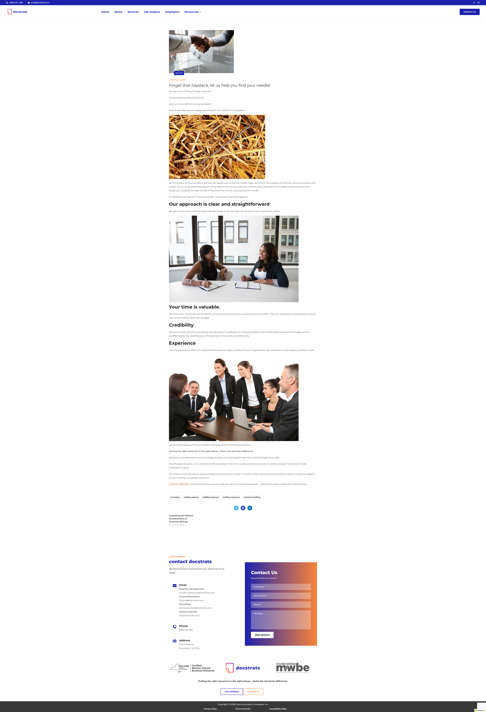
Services (133, 11)
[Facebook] (243, 508)
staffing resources (231, 497)
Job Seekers (152, 11)
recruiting (175, 497)
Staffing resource (211, 497)
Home (105, 11)
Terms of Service (243, 709)
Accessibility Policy (278, 709)
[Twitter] (236, 508)
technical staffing (252, 497)
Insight (179, 73)
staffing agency (191, 497)
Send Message (262, 635)
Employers (172, 11)
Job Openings (232, 691)
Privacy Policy (210, 709)
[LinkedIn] (249, 508)
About (118, 11)
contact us (470, 12)
